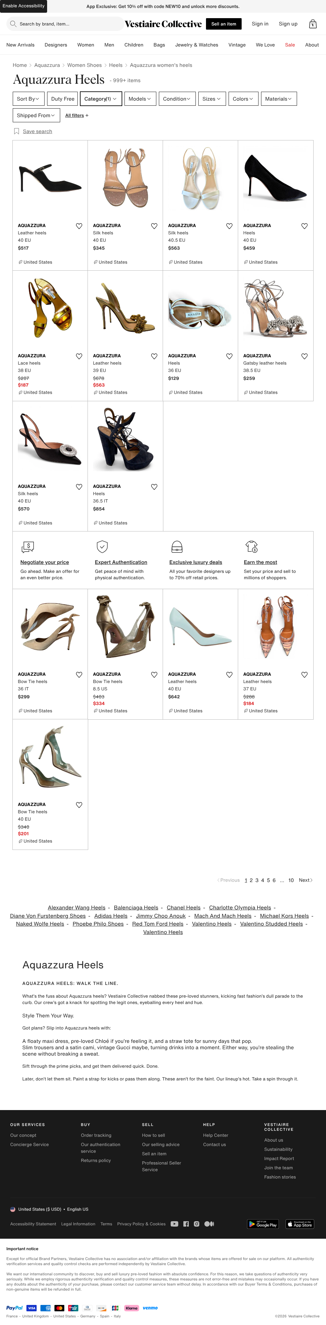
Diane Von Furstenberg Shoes (48, 916)
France (12, 1316)
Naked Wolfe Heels (40, 924)
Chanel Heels (184, 908)
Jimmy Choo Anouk (161, 916)
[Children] (148, 44)
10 (291, 880)
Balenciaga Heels (136, 908)
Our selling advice (161, 1144)
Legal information (78, 1224)
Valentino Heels (211, 924)
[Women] (99, 44)
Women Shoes (84, 65)
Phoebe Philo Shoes (98, 924)
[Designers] (72, 44)
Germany (88, 1316)
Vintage (236, 44)
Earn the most (260, 562)
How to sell (153, 1135)
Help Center (215, 1135)
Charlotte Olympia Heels (240, 908)
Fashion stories (280, 1177)
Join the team (278, 1168)
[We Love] (280, 44)
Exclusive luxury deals (195, 562)
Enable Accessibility (24, 6)
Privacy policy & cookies (141, 1224)
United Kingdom (35, 1316)
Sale (290, 44)
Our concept (23, 1135)
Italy (117, 1316)
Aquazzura (47, 65)
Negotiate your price (44, 562)
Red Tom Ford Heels (157, 924)
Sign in (260, 23)
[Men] (119, 44)
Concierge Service (29, 1144)
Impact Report (279, 1158)
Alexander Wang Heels (76, 908)
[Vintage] (250, 44)
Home (20, 65)
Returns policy (96, 1160)
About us (273, 1140)
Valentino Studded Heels (271, 924)
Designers (56, 44)
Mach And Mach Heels (223, 916)
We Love (265, 44)
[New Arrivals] (39, 44)
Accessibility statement (33, 1224)
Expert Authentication (121, 562)
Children (134, 44)
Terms (106, 1224)
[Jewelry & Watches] (223, 44)
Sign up (288, 23)
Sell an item (223, 23)
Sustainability (278, 1149)
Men (109, 44)
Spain (105, 1316)
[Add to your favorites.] (79, 226)
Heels (116, 65)
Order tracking (96, 1135)
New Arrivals (20, 44)
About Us (315, 44)
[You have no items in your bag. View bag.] (312, 23)
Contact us (214, 1144)
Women (85, 44)
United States (64, 1316)
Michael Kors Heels (284, 916)
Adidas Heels (111, 916)
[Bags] (170, 44)
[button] (312, 23)
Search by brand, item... (44, 23)
